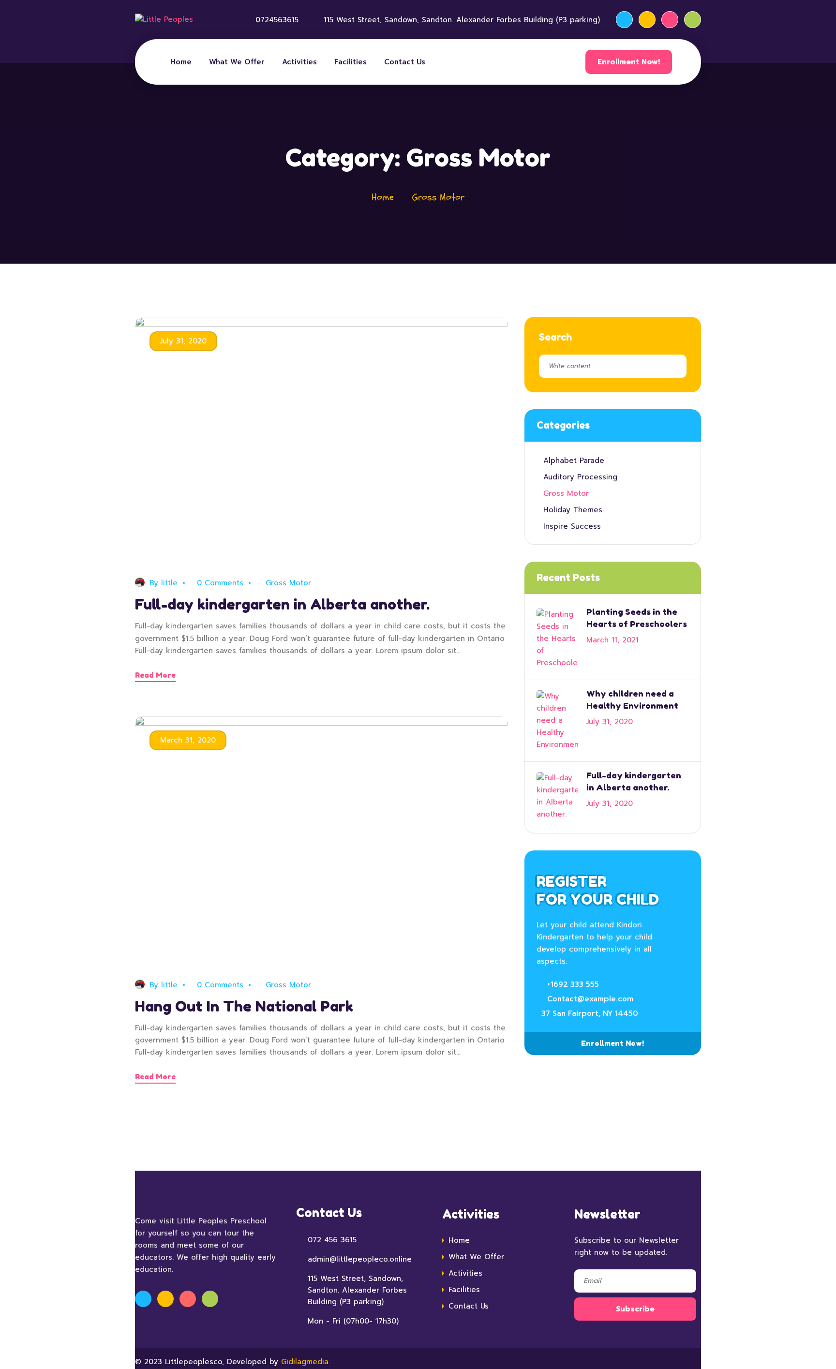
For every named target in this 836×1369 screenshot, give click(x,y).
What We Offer (237, 62)
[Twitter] (647, 19)
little (169, 583)
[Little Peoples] (164, 20)
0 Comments (220, 583)
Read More (155, 675)
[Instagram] (669, 19)
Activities (299, 62)
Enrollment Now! (628, 62)
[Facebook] (624, 19)
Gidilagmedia (304, 1361)
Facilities (350, 62)
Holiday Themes (572, 510)
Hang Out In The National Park (244, 1006)
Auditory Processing (580, 477)
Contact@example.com (590, 999)
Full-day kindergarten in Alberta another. (282, 604)
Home (181, 62)
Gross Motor (288, 583)
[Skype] (692, 19)
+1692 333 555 (573, 984)
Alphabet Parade (573, 460)
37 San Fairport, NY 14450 (589, 1013)
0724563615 (277, 20)
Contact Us (404, 62)
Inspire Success (572, 526)
